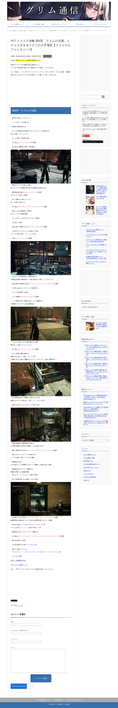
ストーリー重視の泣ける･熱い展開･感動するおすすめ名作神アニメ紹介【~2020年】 (101, 210)
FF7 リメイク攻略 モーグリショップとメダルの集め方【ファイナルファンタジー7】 (97, 347)
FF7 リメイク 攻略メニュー (19, 565)
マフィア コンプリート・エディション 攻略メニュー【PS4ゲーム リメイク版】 (96, 251)
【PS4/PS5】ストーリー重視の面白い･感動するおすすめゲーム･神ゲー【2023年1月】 (102, 189)
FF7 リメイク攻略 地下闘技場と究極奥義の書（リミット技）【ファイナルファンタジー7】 (97, 371)
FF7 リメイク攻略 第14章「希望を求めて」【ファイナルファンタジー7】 (97, 359)
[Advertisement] (41, 90)
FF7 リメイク (47, 56)
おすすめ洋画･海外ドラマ (91, 464)
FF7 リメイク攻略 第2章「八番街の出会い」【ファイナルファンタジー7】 (97, 353)
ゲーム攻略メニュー (17, 24)
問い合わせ (79, 24)
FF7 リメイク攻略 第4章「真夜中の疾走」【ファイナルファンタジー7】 (97, 365)
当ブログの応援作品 (90, 477)
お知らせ (86, 480)
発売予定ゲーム (88, 461)
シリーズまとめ (88, 474)
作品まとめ (87, 470)
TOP (17, 30)
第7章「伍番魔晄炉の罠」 (19, 560)
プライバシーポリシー (100, 24)
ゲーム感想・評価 (38, 24)
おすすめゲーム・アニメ (59, 24)
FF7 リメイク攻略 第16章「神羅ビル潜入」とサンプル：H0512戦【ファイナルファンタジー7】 (97, 377)
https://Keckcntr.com (90, 411)
